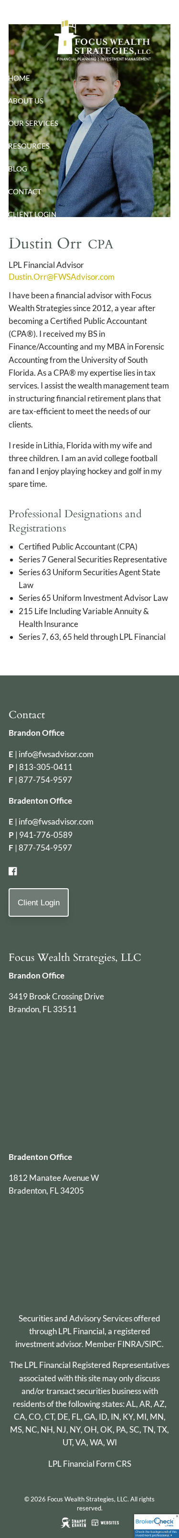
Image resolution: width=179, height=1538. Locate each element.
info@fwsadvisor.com (56, 754)
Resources (29, 146)
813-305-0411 (46, 767)
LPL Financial (81, 1331)
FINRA (129, 1344)
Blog (17, 168)
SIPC (153, 1344)
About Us (25, 100)
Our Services (33, 123)
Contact (25, 191)
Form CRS (113, 1464)
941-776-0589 (46, 835)
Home (19, 78)
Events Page (31, 236)
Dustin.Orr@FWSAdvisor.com (62, 277)
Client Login (32, 214)
